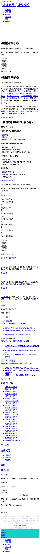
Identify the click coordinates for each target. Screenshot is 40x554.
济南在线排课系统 (11, 426)
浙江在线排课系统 (11, 396)
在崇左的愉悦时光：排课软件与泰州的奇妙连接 (21, 350)
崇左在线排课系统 (11, 405)
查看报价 (4, 68)
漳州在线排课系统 (11, 431)
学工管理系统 (25, 91)
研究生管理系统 (26, 96)
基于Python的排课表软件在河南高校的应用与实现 (22, 330)
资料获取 (8, 457)
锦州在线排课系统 (11, 424)
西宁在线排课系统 (11, 422)
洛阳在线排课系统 (11, 398)
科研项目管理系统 (25, 284)
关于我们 (8, 14)
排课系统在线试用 (7, 117)
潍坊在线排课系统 (11, 412)
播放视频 (4, 66)
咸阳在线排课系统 (11, 417)
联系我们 (8, 21)
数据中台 (16, 91)
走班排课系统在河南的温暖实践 (15, 334)
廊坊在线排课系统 (11, 389)
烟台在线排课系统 (11, 410)
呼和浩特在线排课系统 (12, 440)
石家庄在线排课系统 (12, 401)
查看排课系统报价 (8, 160)
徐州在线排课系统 (11, 429)
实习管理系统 (8, 93)
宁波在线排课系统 (11, 438)
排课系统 (8, 10)
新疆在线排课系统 (11, 394)
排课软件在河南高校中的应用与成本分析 (19, 328)
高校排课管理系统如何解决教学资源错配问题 (16, 363)
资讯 (6, 19)
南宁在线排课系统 (11, 408)
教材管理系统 (11, 98)
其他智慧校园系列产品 (8, 258)
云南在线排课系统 (11, 387)
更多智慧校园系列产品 (8, 309)
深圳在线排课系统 (11, 433)
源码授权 (4, 63)
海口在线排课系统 (11, 435)
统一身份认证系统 (13, 96)
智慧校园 (8, 12)
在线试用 (8, 17)
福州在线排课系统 (11, 419)
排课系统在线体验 (7, 180)
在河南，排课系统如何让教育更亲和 (13, 323)
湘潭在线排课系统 (11, 403)
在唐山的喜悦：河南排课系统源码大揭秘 (15, 341)
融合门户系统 (22, 98)
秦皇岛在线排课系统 (12, 415)
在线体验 (5, 135)
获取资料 (4, 61)
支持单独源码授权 (8, 172)
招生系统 (7, 100)
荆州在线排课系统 (11, 391)
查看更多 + (4, 273)
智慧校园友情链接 (20, 525)
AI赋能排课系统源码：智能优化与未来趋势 (19, 368)
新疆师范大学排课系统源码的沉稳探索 (18, 375)
